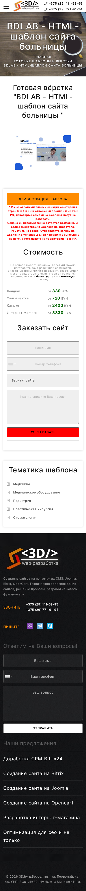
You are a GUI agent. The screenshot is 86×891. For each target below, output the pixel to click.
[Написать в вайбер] (30, 626)
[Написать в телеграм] (40, 626)
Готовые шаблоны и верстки (43, 61)
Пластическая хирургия (33, 509)
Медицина (21, 484)
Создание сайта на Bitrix (33, 773)
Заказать (45, 432)
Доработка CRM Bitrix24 (33, 758)
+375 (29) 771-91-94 (65, 9)
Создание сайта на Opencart (38, 803)
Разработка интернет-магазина (41, 817)
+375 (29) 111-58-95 (65, 3)
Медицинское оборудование (36, 492)
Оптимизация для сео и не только (36, 836)
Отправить (43, 728)
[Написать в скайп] (50, 626)
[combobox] (12, 364)
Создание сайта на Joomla (35, 788)
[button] (6, 6)
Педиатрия (22, 500)
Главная (43, 57)
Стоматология (25, 517)
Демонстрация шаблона (43, 199)
